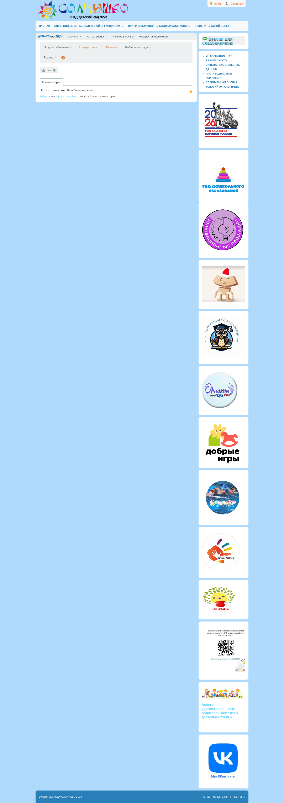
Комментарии (51, 82)
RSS (191, 92)
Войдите (45, 96)
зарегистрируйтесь (67, 96)
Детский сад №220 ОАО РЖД (56, 796)
